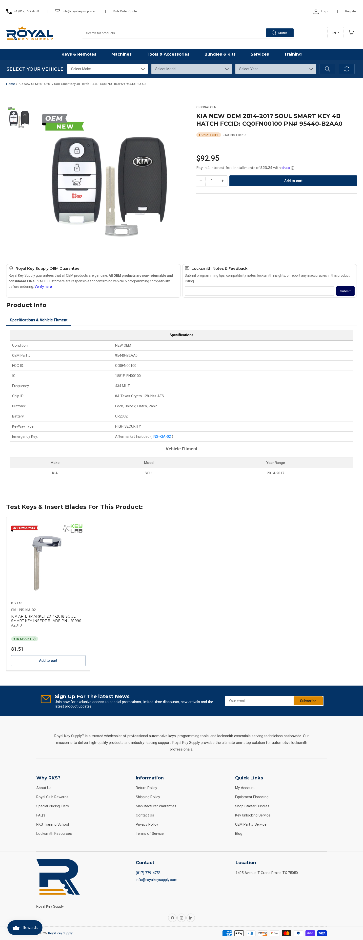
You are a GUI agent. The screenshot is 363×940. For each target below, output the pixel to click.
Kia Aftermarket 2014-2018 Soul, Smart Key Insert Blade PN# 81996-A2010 (46, 620)
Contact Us (145, 815)
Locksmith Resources (54, 833)
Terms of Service (150, 833)
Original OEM (206, 107)
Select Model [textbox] (165, 69)
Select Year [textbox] (248, 69)
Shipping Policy (148, 797)
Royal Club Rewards (52, 797)
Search (282, 33)
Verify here (43, 287)
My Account (245, 788)
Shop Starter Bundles (252, 806)
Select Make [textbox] (81, 69)
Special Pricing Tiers (52, 806)
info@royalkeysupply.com (156, 879)
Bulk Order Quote (125, 11)
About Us (43, 788)
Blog (238, 833)
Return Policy (146, 788)
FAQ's (40, 815)
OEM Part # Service (250, 824)
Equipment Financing (251, 797)
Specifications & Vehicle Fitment (38, 320)
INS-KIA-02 (162, 436)
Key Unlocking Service (252, 815)
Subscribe (308, 701)
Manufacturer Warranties (156, 806)
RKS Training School (52, 824)
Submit (345, 291)
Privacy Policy (147, 824)
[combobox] (188, 33)
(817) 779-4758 (148, 873)
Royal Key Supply (60, 933)
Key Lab (16, 603)
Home (10, 84)
